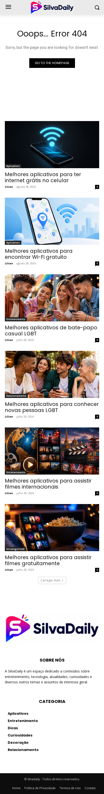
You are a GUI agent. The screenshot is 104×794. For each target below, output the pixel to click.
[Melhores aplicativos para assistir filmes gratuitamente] (52, 527)
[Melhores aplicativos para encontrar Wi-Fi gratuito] (52, 221)
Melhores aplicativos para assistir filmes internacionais (48, 483)
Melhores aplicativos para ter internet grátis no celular (43, 177)
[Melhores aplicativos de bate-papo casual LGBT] (52, 297)
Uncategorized (15, 549)
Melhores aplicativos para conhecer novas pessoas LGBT (52, 407)
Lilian (9, 186)
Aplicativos (13, 166)
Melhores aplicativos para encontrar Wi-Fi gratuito (39, 253)
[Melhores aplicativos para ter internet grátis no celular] (52, 144)
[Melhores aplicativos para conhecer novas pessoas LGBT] (52, 374)
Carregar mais (50, 580)
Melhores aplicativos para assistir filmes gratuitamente (48, 560)
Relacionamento (16, 395)
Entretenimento (15, 319)
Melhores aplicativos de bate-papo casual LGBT (51, 330)
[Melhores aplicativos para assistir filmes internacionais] (52, 451)
